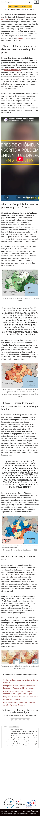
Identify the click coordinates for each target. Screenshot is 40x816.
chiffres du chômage (12, 70)
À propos (4, 726)
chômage (4, 19)
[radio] (12, 719)
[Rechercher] (29, 2)
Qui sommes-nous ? (20, 814)
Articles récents (14, 726)
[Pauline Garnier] (6, 736)
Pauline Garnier (17, 730)
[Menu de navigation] (36, 2)
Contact (33, 814)
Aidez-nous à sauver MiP (20, 6)
